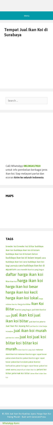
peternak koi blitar (21, 373)
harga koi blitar (24, 304)
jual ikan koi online (12, 338)
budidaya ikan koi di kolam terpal (23, 257)
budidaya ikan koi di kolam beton (22, 254)
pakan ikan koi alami (19, 362)
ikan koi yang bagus (23, 310)
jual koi (26, 337)
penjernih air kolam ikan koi (26, 370)
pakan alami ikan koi (14, 358)
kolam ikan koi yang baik (26, 350)
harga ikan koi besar (22, 286)
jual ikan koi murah (30, 330)
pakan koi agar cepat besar (27, 366)
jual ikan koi (22, 315)
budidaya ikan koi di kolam (27, 250)
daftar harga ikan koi (24, 274)
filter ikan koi (11, 281)
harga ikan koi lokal (22, 298)
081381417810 (31, 165)
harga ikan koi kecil (22, 292)
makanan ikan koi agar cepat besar (32, 354)
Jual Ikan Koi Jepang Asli (17, 326)
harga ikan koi (30, 280)
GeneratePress (39, 417)
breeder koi (11, 246)
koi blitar (24, 343)
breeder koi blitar (25, 246)
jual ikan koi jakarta (37, 321)
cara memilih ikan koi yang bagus (30, 269)
